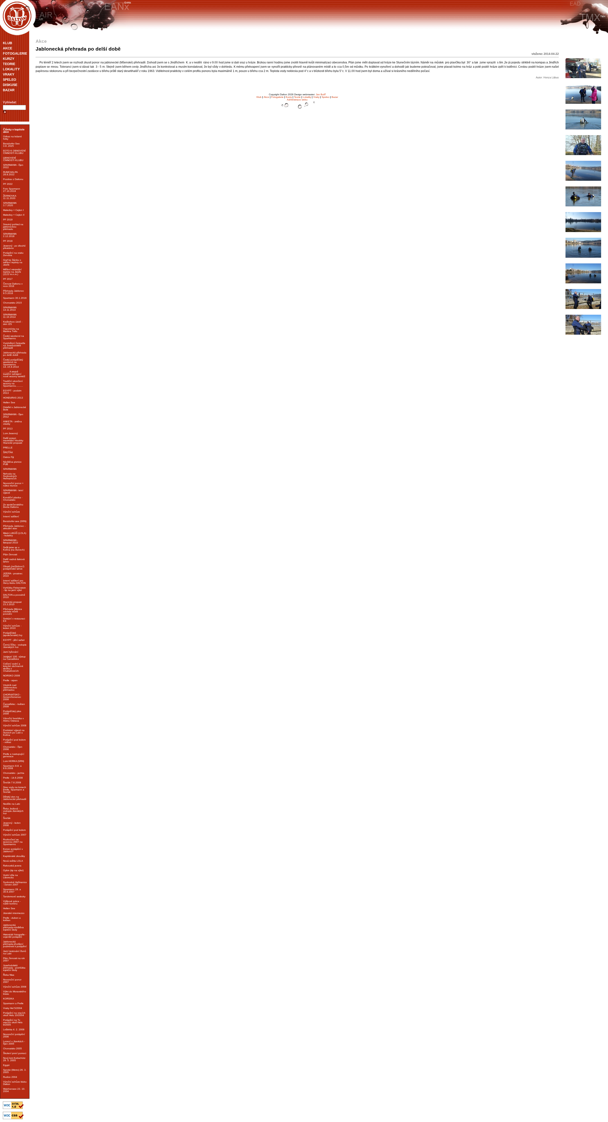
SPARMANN (9, 469)
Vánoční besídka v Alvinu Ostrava (13, 719)
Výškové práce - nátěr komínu (12, 902)
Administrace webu (297, 99)
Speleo (325, 97)
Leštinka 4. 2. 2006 (13, 1029)
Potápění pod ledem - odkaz (14, 740)
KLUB (7, 43)
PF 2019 (8, 219)
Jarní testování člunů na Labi (14, 952)
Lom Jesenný (10, 433)
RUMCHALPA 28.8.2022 (10, 173)
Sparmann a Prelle (13, 1003)
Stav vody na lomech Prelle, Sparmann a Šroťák (14, 789)
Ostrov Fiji (8, 457)
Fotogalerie (277, 97)
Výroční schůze (11, 511)
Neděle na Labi (11, 804)
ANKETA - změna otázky (12, 422)
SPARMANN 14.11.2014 (9, 308)
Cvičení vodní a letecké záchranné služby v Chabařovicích (13, 667)
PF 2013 (8, 428)
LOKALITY (11, 69)
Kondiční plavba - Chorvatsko (12, 498)
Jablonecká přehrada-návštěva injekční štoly (13, 927)
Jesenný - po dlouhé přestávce (14, 246)
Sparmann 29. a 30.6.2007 (12, 890)
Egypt (6, 1065)
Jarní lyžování (10, 652)
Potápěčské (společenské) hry (12, 634)
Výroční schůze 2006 (14, 986)
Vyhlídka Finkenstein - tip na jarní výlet (14, 588)
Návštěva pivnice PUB (12, 463)
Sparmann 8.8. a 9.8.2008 (12, 767)
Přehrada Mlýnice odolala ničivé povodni (12, 611)
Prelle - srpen (10, 680)
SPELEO (9, 79)
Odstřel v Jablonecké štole (14, 408)
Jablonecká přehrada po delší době (14, 353)
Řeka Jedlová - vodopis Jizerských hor (13, 811)
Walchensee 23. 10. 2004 (14, 1090)
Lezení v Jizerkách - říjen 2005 (14, 1042)
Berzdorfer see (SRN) (14, 521)
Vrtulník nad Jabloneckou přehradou (10, 687)
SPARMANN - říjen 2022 (13, 166)
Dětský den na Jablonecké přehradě (14, 797)
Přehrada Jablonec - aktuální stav (14, 527)
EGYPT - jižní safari (13, 640)
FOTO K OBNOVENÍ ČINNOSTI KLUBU (14, 151)
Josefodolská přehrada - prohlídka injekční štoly (14, 967)
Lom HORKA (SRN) (13, 761)
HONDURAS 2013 (13, 397)
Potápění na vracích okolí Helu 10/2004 (14, 1014)
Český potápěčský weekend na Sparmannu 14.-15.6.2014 (13, 363)
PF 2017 (8, 279)
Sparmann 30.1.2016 (15, 298)
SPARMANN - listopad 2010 (10, 541)
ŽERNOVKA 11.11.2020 (9, 197)
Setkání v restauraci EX (14, 619)
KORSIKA (8, 998)
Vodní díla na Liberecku (10, 876)
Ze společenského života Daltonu (13, 505)
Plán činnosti (10, 554)
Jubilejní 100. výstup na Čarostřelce (14, 657)
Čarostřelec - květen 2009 (14, 705)
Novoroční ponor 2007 (12, 980)
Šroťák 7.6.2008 (12, 782)
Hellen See (9, 402)
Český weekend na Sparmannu (13, 337)
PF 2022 (8, 184)
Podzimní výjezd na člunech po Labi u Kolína (13, 732)
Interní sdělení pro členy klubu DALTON (14, 581)
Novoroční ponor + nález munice (13, 484)
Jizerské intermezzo (13, 913)
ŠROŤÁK (8, 452)
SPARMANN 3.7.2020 (9, 204)
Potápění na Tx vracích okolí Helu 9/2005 (13, 1022)
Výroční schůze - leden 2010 (12, 626)
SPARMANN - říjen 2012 (13, 415)
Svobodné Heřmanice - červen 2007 (15, 883)
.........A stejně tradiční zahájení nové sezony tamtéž (14, 374)
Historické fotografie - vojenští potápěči (14, 935)
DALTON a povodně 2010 (14, 596)
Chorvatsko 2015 (12, 302)
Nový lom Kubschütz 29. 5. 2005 (14, 1059)
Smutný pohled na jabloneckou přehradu (13, 226)
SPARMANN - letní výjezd (13, 491)
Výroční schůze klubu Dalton (15, 1082)
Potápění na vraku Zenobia (13, 254)
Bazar (335, 97)
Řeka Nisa (8, 975)
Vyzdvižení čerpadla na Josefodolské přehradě (14, 345)
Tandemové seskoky (14, 896)
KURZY (8, 59)
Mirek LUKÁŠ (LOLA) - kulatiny (14, 534)
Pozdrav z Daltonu (13, 179)
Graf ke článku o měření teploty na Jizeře (12, 262)
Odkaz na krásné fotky (12, 137)
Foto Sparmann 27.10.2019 (11, 189)
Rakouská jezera (12, 865)
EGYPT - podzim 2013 (12, 391)
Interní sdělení (11, 516)
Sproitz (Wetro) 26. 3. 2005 (14, 1071)
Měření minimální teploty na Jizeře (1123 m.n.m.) (12, 272)
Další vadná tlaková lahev (14, 560)
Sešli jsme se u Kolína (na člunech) (13, 548)
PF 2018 (8, 241)
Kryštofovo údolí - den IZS (12, 322)
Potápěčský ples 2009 (12, 712)
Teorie (297, 97)
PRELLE (8, 447)
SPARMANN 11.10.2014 (9, 315)
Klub (258, 97)
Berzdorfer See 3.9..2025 (11, 144)
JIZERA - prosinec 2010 (13, 574)
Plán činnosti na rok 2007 (14, 959)
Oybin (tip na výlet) (13, 870)
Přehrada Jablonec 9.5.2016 (13, 292)
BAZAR (8, 90)
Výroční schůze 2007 (14, 834)
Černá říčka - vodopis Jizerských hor (14, 645)
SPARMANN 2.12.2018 (9, 235)
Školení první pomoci (14, 1053)
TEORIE (9, 64)
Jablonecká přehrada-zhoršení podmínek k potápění (15, 944)
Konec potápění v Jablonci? (13, 850)
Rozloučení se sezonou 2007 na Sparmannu (13, 842)
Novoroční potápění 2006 (14, 1035)
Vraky (316, 97)
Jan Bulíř (321, 94)
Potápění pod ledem (14, 830)
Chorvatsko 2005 (12, 1048)
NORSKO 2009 (11, 675)
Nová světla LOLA (13, 861)
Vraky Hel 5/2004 (12, 1008)
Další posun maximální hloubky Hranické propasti (13, 440)
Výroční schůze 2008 (14, 725)
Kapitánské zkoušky (14, 856)
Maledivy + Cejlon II (13, 215)
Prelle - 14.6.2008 (13, 777)
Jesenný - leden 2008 (12, 824)
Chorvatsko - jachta (13, 773)
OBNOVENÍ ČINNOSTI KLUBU (13, 159)
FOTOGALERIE (15, 53)
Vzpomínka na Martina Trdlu (11, 330)
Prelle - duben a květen (12, 919)
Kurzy (289, 97)
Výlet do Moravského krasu (14, 992)
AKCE (7, 48)
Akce (266, 97)
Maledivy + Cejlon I (13, 210)
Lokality (307, 97)
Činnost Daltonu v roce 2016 (13, 284)
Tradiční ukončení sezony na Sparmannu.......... (13, 383)
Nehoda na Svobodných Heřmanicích (10, 476)
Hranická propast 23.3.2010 (12, 603)
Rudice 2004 (10, 1077)
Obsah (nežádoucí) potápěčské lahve (13, 567)
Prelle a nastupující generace (13, 755)
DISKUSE (10, 85)
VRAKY (8, 74)
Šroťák (6, 818)
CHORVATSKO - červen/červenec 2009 (12, 697)
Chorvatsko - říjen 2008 (12, 748)
